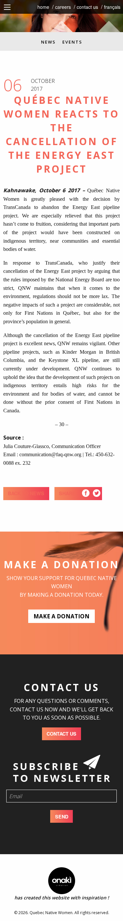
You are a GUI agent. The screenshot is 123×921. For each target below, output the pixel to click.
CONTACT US (61, 733)
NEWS (48, 42)
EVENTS (72, 42)
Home (43, 7)
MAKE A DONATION (61, 616)
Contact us (87, 7)
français (112, 7)
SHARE (67, 493)
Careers (63, 7)
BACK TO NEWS (26, 493)
